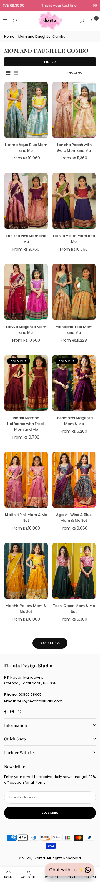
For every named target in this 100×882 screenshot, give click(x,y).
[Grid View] (8, 72)
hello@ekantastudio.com (39, 701)
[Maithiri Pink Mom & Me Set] (26, 480)
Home (9, 36)
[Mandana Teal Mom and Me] (74, 292)
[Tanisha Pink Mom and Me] (26, 201)
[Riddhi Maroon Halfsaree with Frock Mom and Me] (26, 383)
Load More (50, 643)
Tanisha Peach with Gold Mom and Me (74, 147)
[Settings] (82, 21)
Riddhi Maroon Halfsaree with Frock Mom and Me (26, 423)
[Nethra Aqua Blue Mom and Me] (26, 110)
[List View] (16, 72)
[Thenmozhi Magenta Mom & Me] (74, 383)
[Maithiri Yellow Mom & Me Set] (26, 571)
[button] (92, 21)
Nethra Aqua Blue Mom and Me (26, 147)
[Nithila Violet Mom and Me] (74, 201)
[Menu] (5, 21)
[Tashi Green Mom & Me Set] (74, 571)
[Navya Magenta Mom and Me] (26, 292)
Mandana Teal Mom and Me (74, 329)
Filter (50, 61)
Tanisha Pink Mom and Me (26, 238)
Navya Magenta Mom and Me (26, 329)
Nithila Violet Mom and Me (74, 238)
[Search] (15, 21)
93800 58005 (30, 694)
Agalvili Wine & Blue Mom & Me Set (74, 517)
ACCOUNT (28, 877)
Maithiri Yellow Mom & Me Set (26, 608)
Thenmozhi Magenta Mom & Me (74, 420)
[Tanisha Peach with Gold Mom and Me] (74, 110)
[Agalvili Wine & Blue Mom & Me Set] (74, 480)
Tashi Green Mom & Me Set (74, 608)
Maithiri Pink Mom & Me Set (26, 517)
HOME (8, 877)
